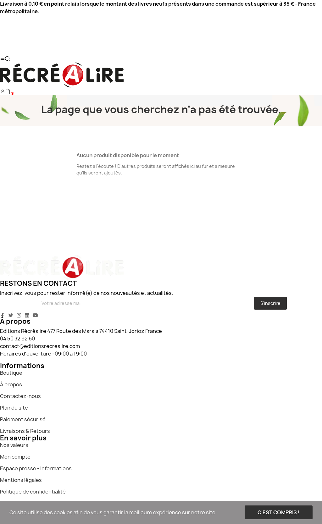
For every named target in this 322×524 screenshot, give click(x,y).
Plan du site (14, 407)
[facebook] (2, 315)
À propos (11, 384)
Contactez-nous (20, 396)
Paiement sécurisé (23, 419)
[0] (7, 92)
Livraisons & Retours (25, 430)
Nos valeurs (14, 445)
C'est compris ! (279, 512)
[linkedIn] (27, 315)
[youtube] (35, 315)
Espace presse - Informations (36, 468)
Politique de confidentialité (33, 491)
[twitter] (10, 315)
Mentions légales (21, 480)
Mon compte (15, 456)
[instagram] (18, 315)
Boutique (11, 372)
